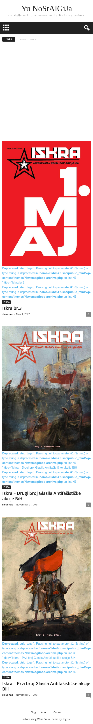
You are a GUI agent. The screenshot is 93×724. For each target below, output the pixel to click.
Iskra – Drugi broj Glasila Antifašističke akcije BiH (41, 496)
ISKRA (6, 302)
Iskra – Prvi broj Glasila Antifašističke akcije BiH (46, 686)
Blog (33, 712)
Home (22, 39)
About (44, 712)
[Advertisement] (46, 93)
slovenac (7, 314)
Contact (58, 712)
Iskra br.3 (12, 308)
